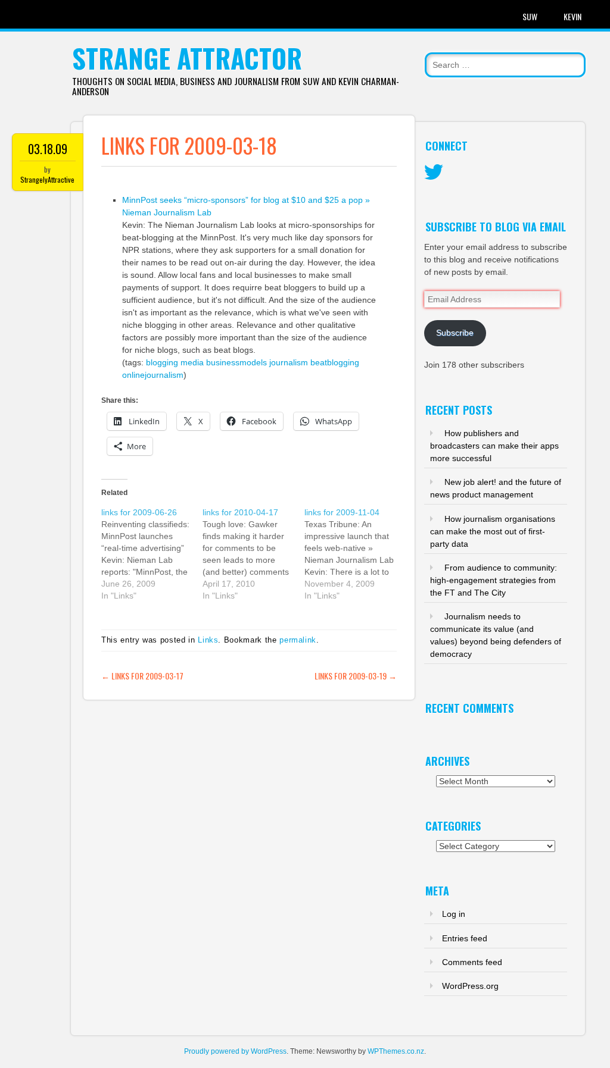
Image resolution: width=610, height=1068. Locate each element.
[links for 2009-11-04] (355, 554)
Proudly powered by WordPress (235, 1051)
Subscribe (455, 332)
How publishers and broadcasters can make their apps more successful (494, 445)
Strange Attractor (187, 58)
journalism (288, 362)
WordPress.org (470, 986)
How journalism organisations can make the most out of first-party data (492, 531)
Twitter (433, 172)
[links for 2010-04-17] (253, 554)
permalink (297, 639)
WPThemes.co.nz (396, 1051)
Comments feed (472, 962)
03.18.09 (47, 149)
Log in (453, 914)
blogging (162, 362)
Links (208, 639)
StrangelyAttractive (47, 179)
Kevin (572, 16)
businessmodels (236, 362)
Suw (529, 16)
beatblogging (334, 362)
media (192, 362)
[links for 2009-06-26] (152, 554)
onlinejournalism (152, 375)
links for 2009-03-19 (356, 675)
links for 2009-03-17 (142, 675)
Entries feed (464, 938)
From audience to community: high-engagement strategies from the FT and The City (493, 580)
